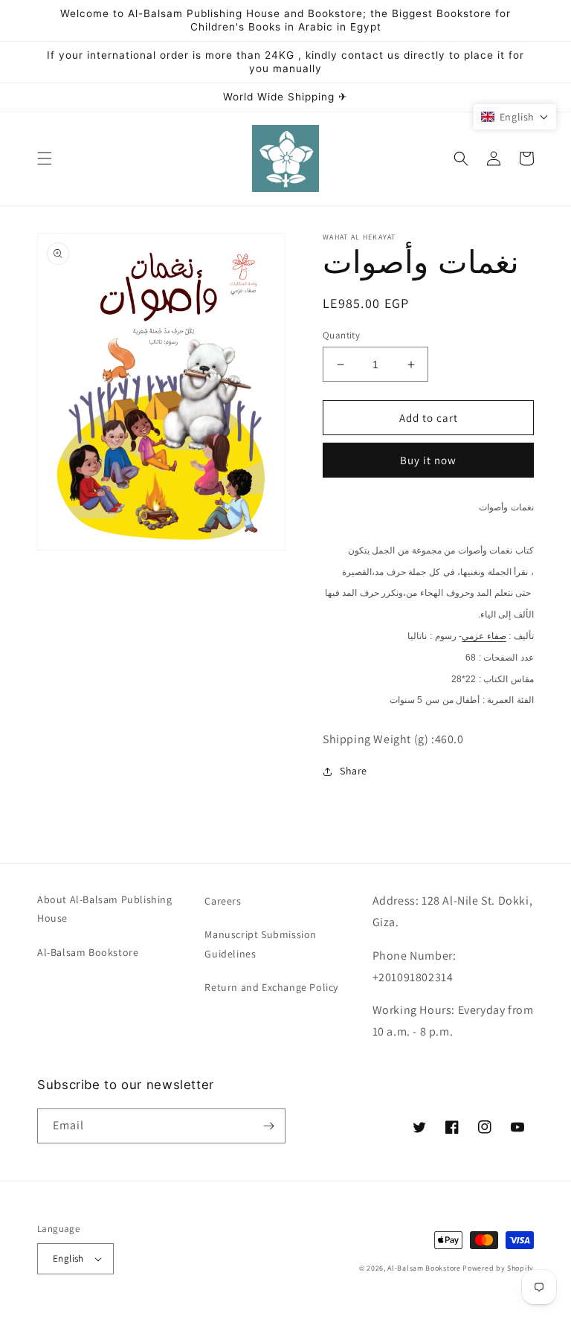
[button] (44, 158)
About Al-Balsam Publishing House (104, 909)
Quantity (341, 335)
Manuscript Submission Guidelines (260, 944)
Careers (222, 901)
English (68, 1258)
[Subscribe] (268, 1125)
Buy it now (428, 460)
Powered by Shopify (498, 1268)
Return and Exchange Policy (271, 987)
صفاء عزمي (484, 636)
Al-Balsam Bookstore (87, 952)
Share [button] (353, 770)
